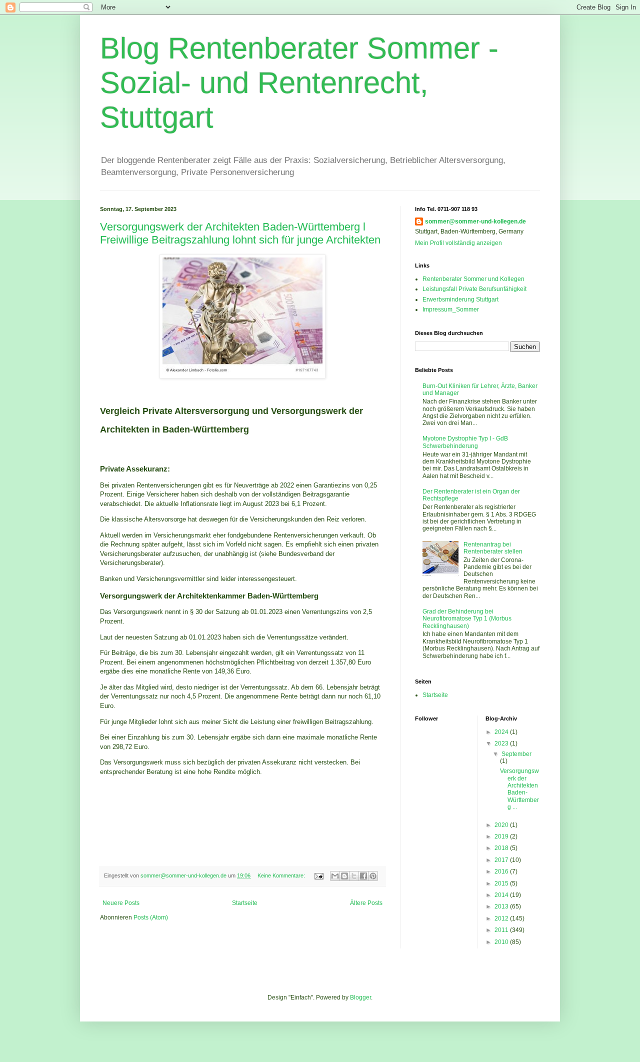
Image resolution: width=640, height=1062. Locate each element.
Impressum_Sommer (450, 309)
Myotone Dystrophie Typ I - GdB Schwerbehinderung (465, 442)
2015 (502, 883)
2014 (502, 895)
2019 (502, 836)
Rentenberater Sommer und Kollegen (473, 279)
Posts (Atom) (151, 917)
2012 (502, 918)
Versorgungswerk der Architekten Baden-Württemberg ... (519, 789)
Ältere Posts (366, 903)
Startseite (245, 903)
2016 (502, 871)
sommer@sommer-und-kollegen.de (475, 221)
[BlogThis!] (345, 876)
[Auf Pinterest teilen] (373, 876)
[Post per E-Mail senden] (318, 875)
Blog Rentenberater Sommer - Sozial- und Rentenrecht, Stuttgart (299, 83)
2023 (502, 743)
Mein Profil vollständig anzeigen (458, 243)
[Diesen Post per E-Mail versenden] (335, 876)
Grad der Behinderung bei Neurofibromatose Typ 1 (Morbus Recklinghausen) (467, 619)
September (517, 754)
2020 (502, 825)
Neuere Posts (121, 903)
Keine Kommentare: (282, 875)
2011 (502, 930)
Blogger (360, 997)
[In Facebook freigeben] (363, 876)
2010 (502, 942)
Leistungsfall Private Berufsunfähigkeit (474, 289)
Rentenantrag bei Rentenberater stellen (493, 548)
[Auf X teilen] (354, 876)
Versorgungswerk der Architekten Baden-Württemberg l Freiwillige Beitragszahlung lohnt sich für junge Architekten (240, 233)
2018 (502, 848)
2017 (502, 860)
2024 (502, 732)
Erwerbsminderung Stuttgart (460, 299)
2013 (502, 906)
